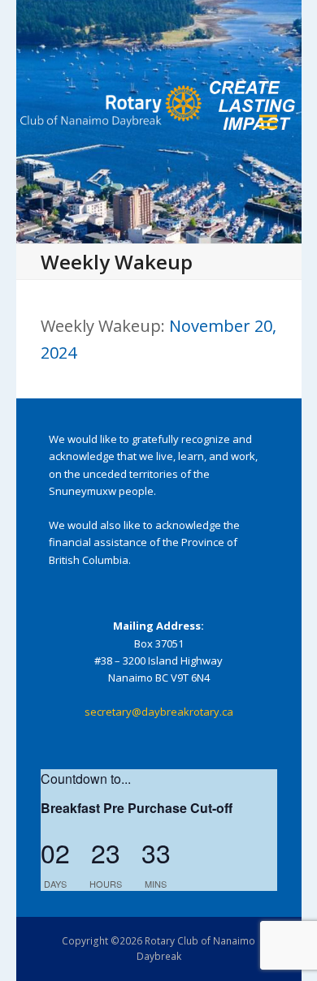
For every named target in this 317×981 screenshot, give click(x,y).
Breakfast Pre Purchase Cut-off (136, 807)
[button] (268, 122)
